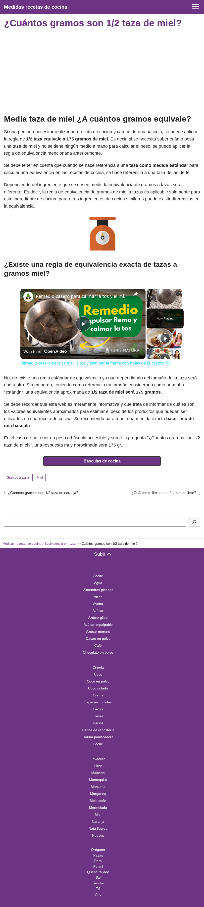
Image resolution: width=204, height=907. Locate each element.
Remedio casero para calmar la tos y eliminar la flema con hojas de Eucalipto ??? (82, 296)
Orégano (98, 850)
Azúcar (98, 611)
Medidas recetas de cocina (35, 7)
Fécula (98, 709)
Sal (98, 877)
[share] (135, 293)
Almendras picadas (98, 590)
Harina (98, 723)
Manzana (98, 787)
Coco (98, 674)
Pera (98, 861)
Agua (98, 583)
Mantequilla (98, 780)
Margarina (98, 794)
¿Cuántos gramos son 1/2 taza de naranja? (43, 493)
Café (98, 645)
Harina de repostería (98, 730)
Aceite (98, 576)
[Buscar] (194, 522)
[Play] (165, 338)
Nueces (98, 835)
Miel (40, 477)
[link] (28, 297)
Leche (98, 744)
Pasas (98, 855)
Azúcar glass (98, 618)
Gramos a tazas (18, 477)
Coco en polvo (98, 681)
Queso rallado (98, 872)
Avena (98, 604)
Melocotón (98, 801)
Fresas (98, 716)
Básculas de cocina (102, 461)
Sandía (98, 883)
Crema (98, 695)
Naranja (98, 821)
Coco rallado (98, 688)
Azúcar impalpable (98, 625)
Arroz (98, 597)
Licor (98, 766)
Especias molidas (98, 702)
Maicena (98, 773)
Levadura (98, 759)
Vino (98, 894)
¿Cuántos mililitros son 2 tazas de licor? (163, 493)
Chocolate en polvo (98, 652)
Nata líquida (98, 828)
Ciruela (98, 667)
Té (98, 889)
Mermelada (98, 808)
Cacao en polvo (98, 638)
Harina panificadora (98, 737)
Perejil (98, 866)
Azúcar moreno (98, 632)
